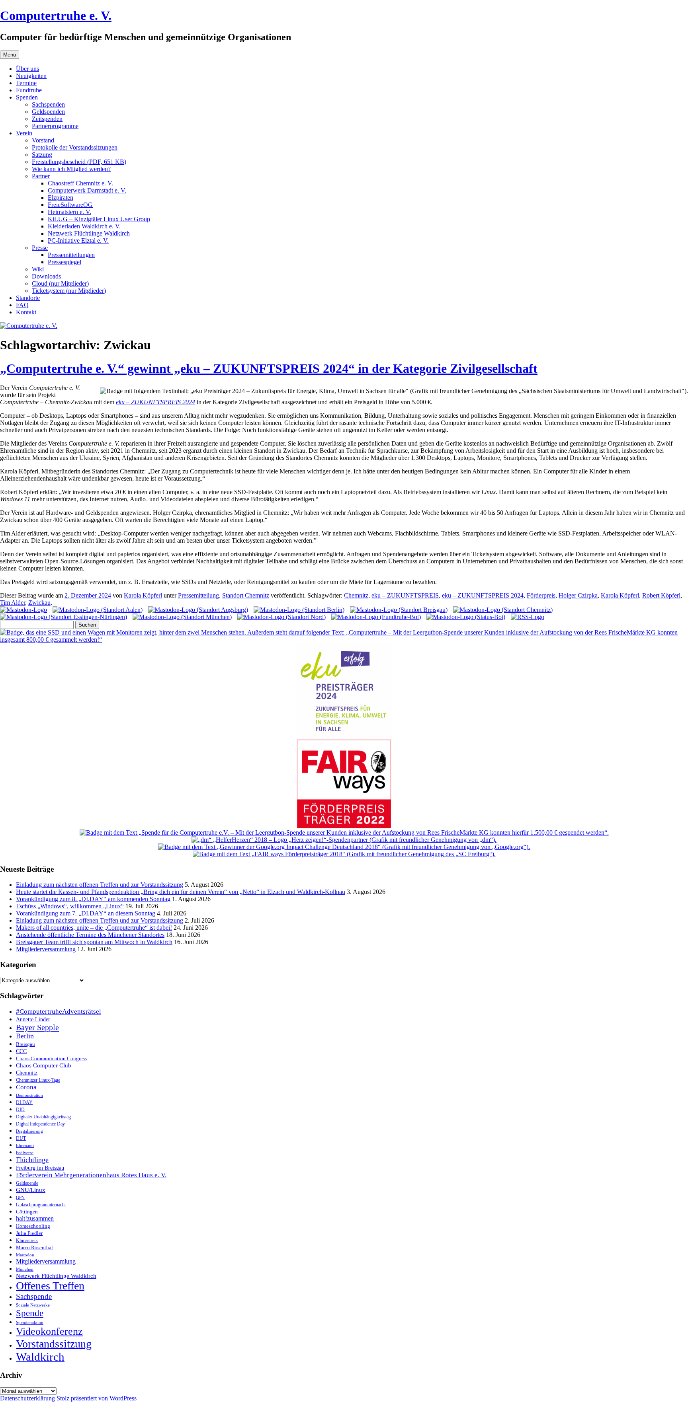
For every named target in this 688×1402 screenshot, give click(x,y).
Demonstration (29, 1095)
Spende (29, 1313)
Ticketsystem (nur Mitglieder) (69, 290)
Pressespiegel (64, 262)
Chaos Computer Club (43, 1065)
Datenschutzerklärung (27, 1398)
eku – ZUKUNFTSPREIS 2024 (155, 402)
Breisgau (25, 1044)
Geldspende (27, 1183)
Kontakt (26, 312)
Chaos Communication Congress (51, 1058)
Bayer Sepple (37, 1027)
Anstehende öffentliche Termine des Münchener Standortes (90, 934)
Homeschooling (33, 1226)
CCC (21, 1051)
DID (20, 1109)
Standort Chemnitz (245, 595)
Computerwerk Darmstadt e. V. (87, 190)
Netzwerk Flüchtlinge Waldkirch (89, 233)
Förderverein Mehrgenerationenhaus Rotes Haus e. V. (91, 1175)
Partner (41, 176)
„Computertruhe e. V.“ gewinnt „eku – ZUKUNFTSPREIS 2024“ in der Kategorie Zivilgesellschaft (269, 368)
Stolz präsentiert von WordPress (97, 1398)
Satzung (42, 154)
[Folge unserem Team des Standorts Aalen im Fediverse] (98, 609)
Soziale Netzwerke (33, 1305)
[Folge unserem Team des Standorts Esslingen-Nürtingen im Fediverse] (63, 616)
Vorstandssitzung (54, 1344)
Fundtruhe (29, 90)
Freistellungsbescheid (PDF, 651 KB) (79, 161)
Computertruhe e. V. (55, 15)
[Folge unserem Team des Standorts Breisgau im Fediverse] (399, 609)
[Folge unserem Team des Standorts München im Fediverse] (182, 616)
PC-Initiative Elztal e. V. (78, 240)
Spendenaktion (29, 1322)
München (24, 1269)
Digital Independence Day (40, 1124)
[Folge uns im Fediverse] (23, 609)
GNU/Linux (30, 1189)
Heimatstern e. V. (69, 211)
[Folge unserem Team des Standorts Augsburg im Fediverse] (198, 609)
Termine (26, 83)
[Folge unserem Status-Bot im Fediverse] (465, 616)
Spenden (27, 97)
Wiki (38, 269)
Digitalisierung (29, 1131)
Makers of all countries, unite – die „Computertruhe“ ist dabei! (94, 927)
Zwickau (39, 602)
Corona (26, 1087)
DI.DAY (24, 1102)
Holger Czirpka (578, 595)
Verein (24, 133)
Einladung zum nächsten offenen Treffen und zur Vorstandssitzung (99, 884)
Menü (9, 55)
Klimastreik (27, 1240)
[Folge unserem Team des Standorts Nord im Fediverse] (281, 616)
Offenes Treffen (50, 1285)
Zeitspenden (47, 118)
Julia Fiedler (29, 1233)
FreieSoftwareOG (70, 204)
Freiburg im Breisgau (40, 1167)
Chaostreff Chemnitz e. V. (80, 183)
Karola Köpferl (143, 595)
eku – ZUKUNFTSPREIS (405, 595)
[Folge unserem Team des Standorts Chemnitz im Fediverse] (503, 609)
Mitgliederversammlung (46, 949)
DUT (21, 1138)
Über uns (27, 68)
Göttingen (27, 1212)
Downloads (46, 276)
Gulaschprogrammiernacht (41, 1204)
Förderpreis (541, 595)
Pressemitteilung (198, 595)
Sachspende (34, 1296)
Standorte (28, 297)
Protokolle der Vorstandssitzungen (74, 147)
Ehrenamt (25, 1145)
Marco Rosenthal (34, 1247)
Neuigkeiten (31, 75)
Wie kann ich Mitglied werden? (71, 169)
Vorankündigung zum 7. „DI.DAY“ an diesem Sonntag (85, 913)
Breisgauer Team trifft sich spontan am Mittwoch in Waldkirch (94, 942)
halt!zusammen (35, 1218)
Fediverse (24, 1152)
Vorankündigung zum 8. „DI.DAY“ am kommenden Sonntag (93, 899)
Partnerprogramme (55, 126)
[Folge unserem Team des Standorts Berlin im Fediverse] (299, 609)
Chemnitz (356, 595)
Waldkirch (40, 1356)
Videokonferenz (49, 1331)
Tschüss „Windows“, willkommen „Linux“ (70, 906)
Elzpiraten (60, 197)
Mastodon (25, 1255)
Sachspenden (48, 104)
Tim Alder (12, 602)
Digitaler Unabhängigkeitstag (43, 1117)
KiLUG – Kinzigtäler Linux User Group (99, 219)
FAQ (22, 305)
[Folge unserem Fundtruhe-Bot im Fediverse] (376, 616)
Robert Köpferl (661, 595)
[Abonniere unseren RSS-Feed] (527, 616)
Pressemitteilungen (71, 254)
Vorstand (43, 140)
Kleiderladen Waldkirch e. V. (84, 226)
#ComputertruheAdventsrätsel (58, 1011)
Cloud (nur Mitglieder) (60, 283)
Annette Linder (33, 1019)
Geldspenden (48, 111)
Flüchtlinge (32, 1160)
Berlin (25, 1036)
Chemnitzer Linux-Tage (38, 1080)
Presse (40, 247)
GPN (20, 1197)
